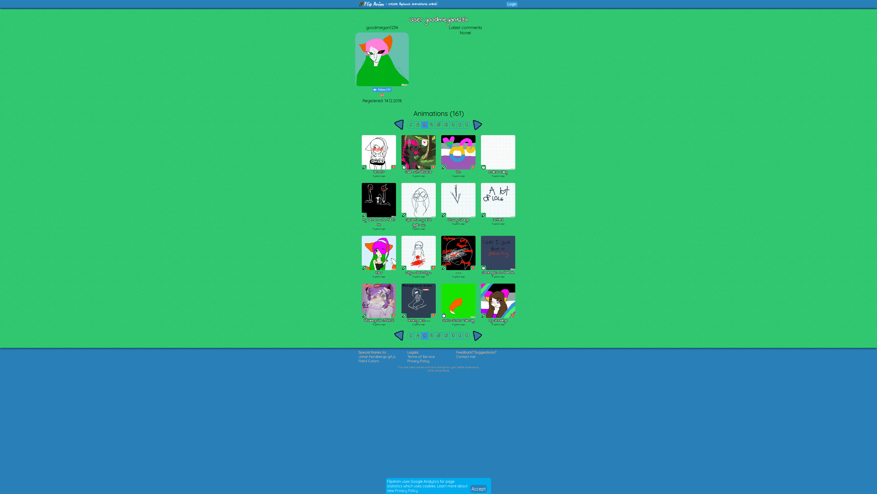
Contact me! (465, 356)
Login (511, 4)
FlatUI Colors (369, 361)
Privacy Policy (406, 490)
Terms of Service (421, 356)
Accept (478, 489)
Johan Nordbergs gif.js (377, 356)
